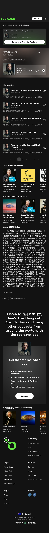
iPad (5, 499)
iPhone (6, 495)
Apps (30, 471)
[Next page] (34, 159)
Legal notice (8, 475)
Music (6, 59)
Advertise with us (34, 451)
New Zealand (26, 514)
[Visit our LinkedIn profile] (30, 495)
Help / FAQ (32, 475)
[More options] (45, 51)
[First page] (10, 159)
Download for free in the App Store (24, 42)
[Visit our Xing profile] (35, 495)
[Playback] (43, 70)
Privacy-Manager (9, 483)
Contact (31, 467)
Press (30, 447)
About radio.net (33, 443)
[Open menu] (46, 18)
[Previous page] (15, 159)
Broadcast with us (34, 455)
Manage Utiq (8, 479)
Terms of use (8, 467)
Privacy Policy (8, 471)
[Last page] (38, 159)
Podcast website (8, 292)
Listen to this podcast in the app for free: (18, 31)
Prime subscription (35, 479)
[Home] (4, 25)
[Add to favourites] (39, 52)
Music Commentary (17, 59)
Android (6, 503)
